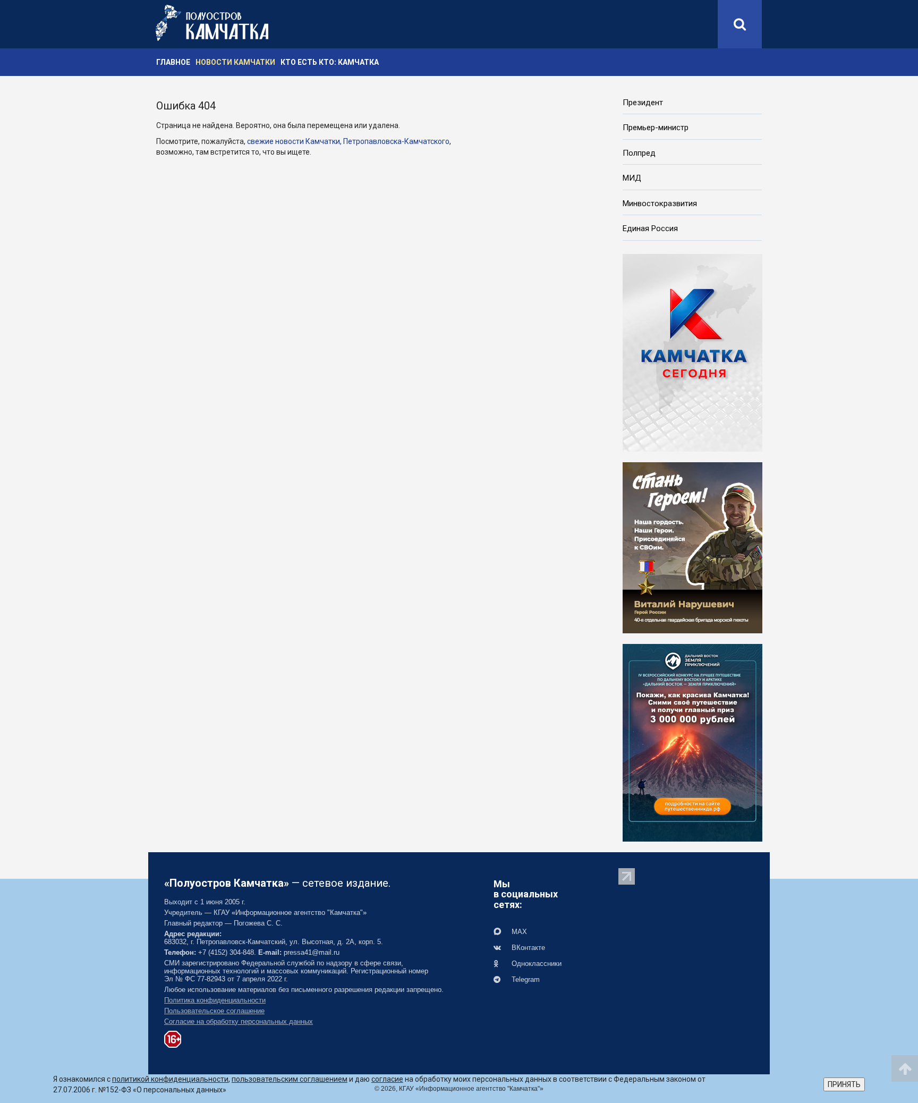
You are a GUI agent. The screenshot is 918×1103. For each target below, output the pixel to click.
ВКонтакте (527, 948)
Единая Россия (650, 228)
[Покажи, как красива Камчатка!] (692, 741)
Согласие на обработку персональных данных (238, 1021)
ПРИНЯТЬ (844, 1084)
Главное (173, 62)
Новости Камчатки (235, 62)
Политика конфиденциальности (215, 1000)
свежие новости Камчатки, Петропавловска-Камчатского (348, 141)
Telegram (524, 979)
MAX (518, 932)
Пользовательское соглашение (214, 1011)
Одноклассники (535, 964)
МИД (632, 178)
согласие (387, 1079)
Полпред (639, 153)
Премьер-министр (655, 127)
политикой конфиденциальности (170, 1079)
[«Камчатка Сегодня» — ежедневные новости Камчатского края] (692, 351)
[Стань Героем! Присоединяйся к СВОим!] (692, 546)
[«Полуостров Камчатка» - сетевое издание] (212, 23)
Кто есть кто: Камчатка (329, 62)
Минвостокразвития (660, 203)
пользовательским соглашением (289, 1079)
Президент (643, 102)
